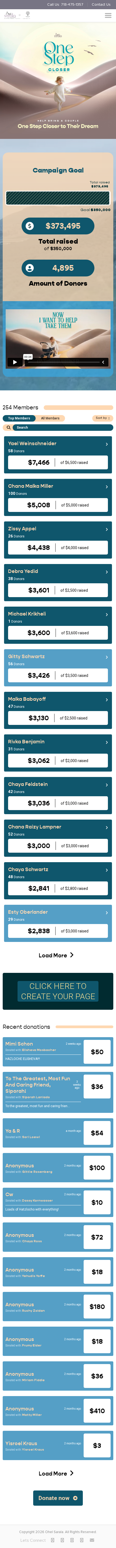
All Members (50, 418)
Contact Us (101, 5)
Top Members (19, 418)
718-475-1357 (72, 5)
